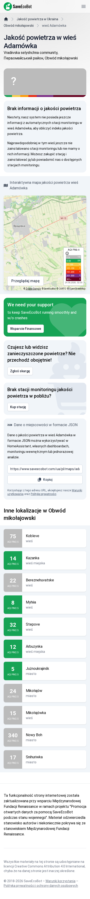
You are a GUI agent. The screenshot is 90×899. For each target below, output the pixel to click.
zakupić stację (54, 154)
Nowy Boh (34, 735)
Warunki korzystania (60, 881)
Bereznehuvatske (40, 580)
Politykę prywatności (43, 494)
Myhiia (31, 602)
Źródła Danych (33, 288)
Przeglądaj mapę (25, 281)
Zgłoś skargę (20, 371)
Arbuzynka (34, 646)
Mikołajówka (36, 713)
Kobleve (32, 536)
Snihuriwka (34, 757)
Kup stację (18, 407)
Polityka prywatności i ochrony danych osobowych (41, 885)
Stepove (33, 624)
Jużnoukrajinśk (37, 668)
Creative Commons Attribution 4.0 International (50, 866)
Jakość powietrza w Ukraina (37, 19)
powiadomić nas (48, 159)
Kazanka (32, 558)
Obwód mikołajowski (19, 25)
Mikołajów (34, 690)
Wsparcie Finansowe (25, 329)
